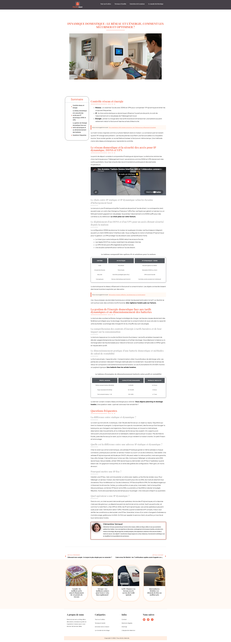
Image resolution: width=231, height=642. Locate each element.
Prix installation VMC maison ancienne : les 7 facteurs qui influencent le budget (132, 127)
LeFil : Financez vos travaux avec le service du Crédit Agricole (128, 592)
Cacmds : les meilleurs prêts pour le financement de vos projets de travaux (76, 593)
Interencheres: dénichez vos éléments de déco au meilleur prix (154, 592)
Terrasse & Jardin (120, 4)
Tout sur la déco (105, 4)
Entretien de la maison (137, 4)
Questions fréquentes (79, 135)
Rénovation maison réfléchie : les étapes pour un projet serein (127, 294)
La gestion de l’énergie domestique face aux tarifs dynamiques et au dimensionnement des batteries (80, 127)
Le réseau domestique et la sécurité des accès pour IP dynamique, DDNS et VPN (80, 115)
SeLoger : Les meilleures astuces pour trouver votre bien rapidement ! (102, 592)
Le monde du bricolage (155, 4)
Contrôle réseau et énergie (78, 107)
